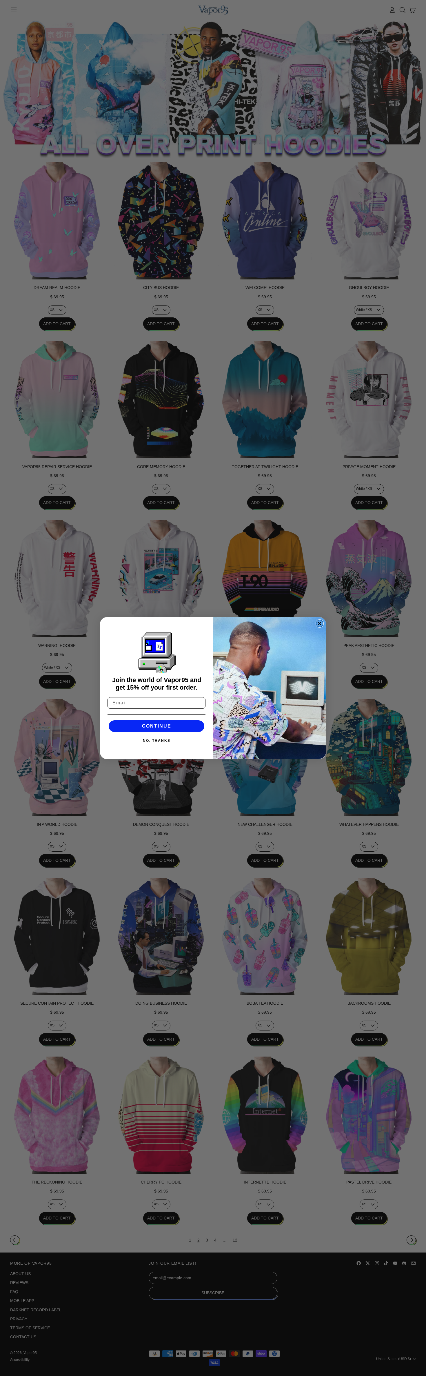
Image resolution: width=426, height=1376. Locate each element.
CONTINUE (156, 726)
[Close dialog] (319, 623)
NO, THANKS (156, 741)
